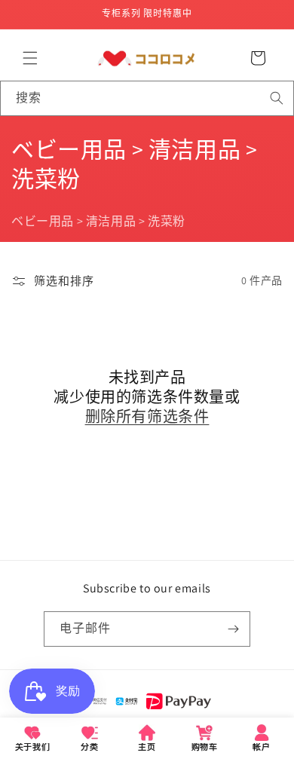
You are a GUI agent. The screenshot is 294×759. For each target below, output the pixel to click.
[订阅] (233, 629)
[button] (30, 58)
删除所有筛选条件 (147, 417)
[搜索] (276, 98)
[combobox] (147, 98)
